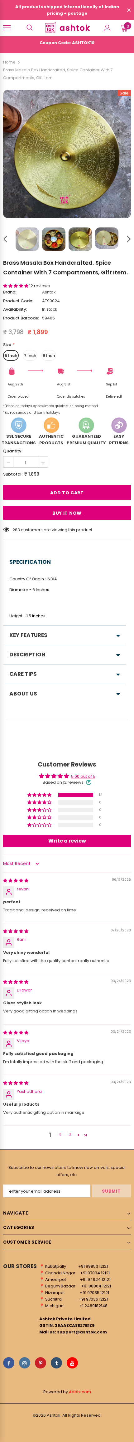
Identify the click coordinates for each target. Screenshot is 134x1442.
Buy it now (67, 513)
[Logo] (67, 27)
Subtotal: (12, 474)
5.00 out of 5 (83, 776)
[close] (129, 11)
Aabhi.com (80, 1392)
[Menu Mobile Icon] (7, 28)
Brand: (9, 292)
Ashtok (49, 292)
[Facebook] (8, 1362)
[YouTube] (72, 1362)
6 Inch (10, 356)
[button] (16, 286)
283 (16, 530)
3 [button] (70, 1135)
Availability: (15, 309)
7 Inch (30, 356)
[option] (67, 154)
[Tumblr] (56, 1362)
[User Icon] (107, 28)
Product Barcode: (21, 318)
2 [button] (60, 1135)
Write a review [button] (67, 840)
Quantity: (12, 451)
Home (9, 62)
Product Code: (18, 301)
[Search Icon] (29, 28)
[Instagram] (24, 1362)
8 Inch (49, 356)
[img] (15, 881)
